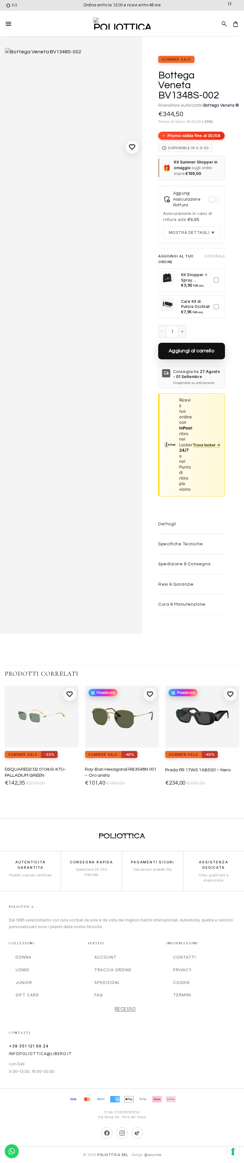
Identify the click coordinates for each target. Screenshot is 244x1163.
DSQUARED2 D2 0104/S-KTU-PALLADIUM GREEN (35, 772)
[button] (8, 23)
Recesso (125, 1009)
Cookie (181, 982)
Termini (182, 995)
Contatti (184, 957)
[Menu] (234, 1149)
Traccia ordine (113, 969)
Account (105, 957)
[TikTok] (137, 1133)
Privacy (182, 969)
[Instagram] (122, 1133)
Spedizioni (106, 982)
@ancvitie (152, 1155)
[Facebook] (106, 1133)
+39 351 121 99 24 (29, 1046)
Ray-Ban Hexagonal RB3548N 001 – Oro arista (121, 772)
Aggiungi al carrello (191, 350)
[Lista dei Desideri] (132, 147)
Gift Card (27, 995)
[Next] (239, 742)
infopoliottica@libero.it (40, 1053)
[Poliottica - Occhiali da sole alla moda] (122, 23)
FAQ (98, 995)
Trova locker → (206, 444)
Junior (24, 982)
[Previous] (5, 742)
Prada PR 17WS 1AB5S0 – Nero (198, 770)
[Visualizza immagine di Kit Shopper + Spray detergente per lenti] (167, 277)
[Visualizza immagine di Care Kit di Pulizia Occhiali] (167, 304)
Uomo (23, 969)
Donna (23, 957)
